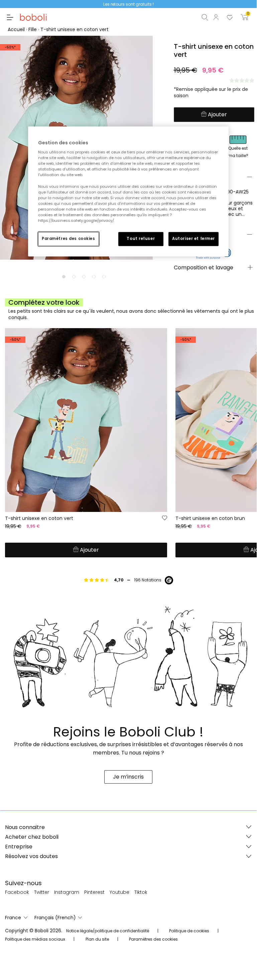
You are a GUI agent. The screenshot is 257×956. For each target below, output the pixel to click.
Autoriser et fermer (193, 238)
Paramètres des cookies (68, 238)
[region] (128, 191)
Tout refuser (141, 238)
